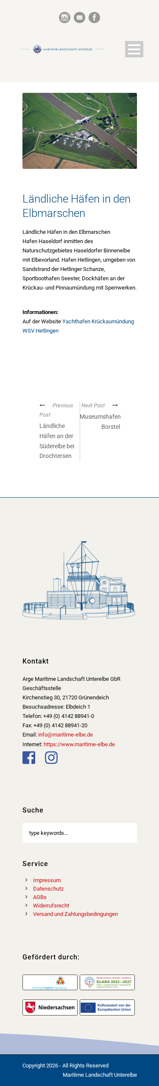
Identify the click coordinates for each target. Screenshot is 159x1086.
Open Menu (134, 49)
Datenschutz (48, 889)
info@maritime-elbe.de (65, 734)
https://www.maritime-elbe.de (79, 744)
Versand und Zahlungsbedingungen (75, 914)
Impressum (47, 880)
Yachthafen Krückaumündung (98, 321)
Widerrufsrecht (51, 905)
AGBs (40, 897)
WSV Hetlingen (40, 331)
